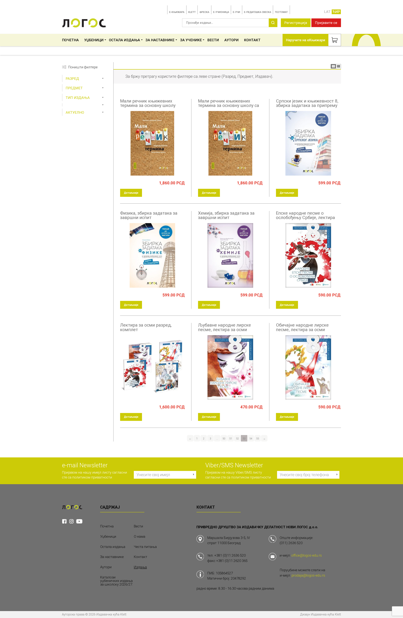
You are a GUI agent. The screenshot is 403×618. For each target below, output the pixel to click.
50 (223, 438)
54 (250, 438)
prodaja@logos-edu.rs (308, 575)
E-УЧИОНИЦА (221, 12)
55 (257, 438)
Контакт (252, 40)
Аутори (231, 40)
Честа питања (145, 547)
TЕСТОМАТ (281, 12)
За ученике (191, 40)
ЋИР (336, 12)
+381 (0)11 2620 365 (231, 561)
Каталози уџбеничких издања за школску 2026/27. (116, 580)
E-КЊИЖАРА (176, 12)
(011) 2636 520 (291, 543)
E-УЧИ (236, 12)
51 (230, 438)
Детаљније (131, 192)
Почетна (70, 40)
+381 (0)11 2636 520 (230, 555)
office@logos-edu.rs (306, 555)
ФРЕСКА (204, 12)
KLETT (192, 12)
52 (237, 438)
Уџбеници (93, 40)
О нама (139, 536)
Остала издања (124, 40)
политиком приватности (92, 477)
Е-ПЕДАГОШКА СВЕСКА (257, 12)
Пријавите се (326, 23)
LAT (327, 12)
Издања (140, 567)
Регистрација (295, 23)
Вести (213, 40)
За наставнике (159, 40)
